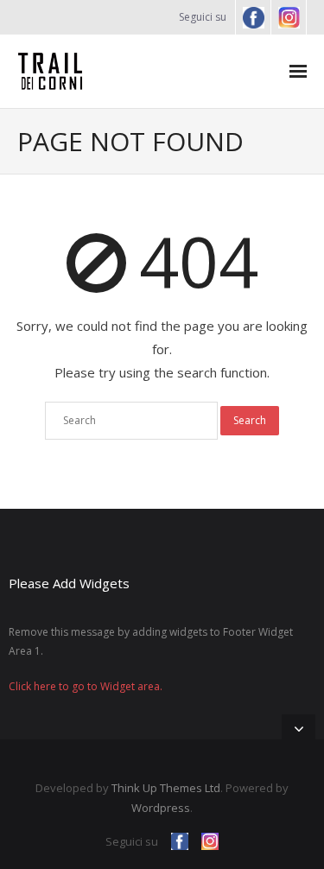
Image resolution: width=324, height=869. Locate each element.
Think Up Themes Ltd (165, 788)
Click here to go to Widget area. (85, 686)
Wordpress (160, 807)
